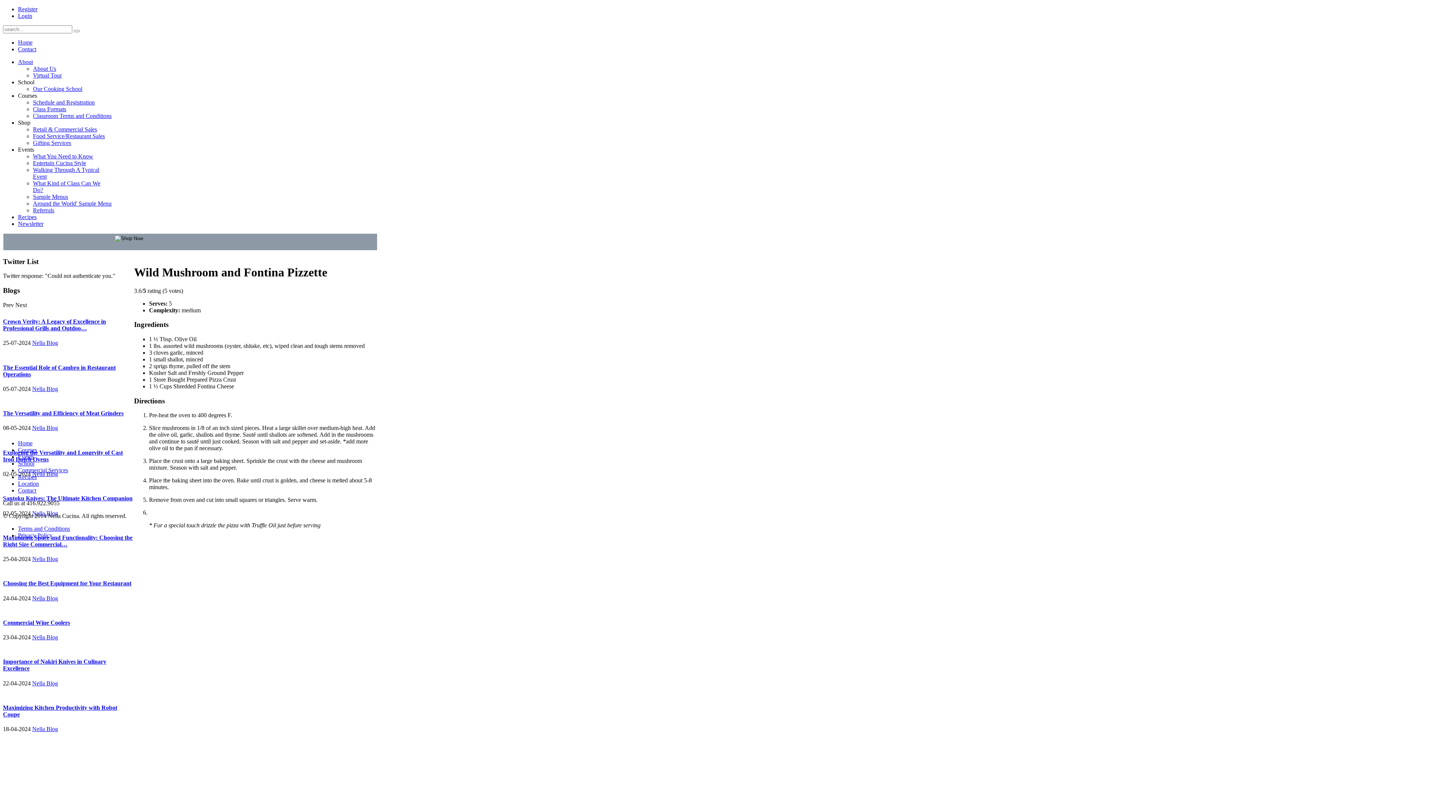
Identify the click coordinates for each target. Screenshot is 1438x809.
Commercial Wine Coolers (36, 622)
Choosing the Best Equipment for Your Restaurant (67, 583)
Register (27, 9)
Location (28, 484)
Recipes (27, 477)
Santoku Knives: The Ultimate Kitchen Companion (68, 498)
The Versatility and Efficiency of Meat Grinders (63, 413)
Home (25, 443)
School (26, 463)
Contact (27, 490)
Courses (27, 450)
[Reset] (77, 31)
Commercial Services (43, 470)
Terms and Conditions (44, 528)
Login (25, 16)
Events (26, 457)
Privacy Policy (35, 535)
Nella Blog (45, 343)
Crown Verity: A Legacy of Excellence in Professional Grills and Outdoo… (54, 324)
